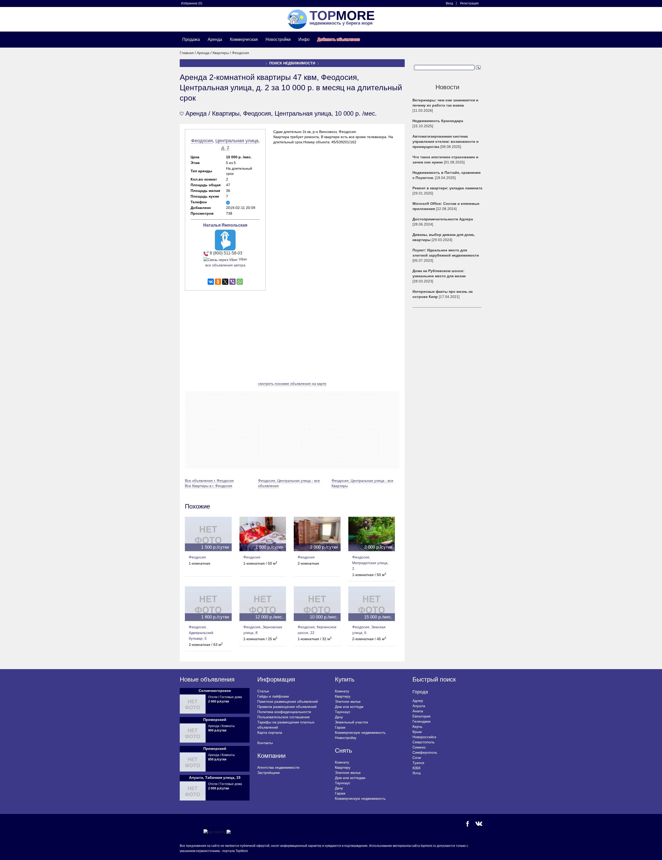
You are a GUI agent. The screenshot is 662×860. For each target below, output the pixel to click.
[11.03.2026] (445, 105)
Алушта (418, 706)
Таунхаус (342, 712)
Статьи (263, 691)
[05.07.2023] (445, 255)
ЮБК (416, 768)
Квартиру (342, 696)
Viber (242, 259)
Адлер (417, 701)
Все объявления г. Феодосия (209, 480)
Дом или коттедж (349, 707)
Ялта (416, 773)
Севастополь (423, 742)
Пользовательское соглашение (283, 717)
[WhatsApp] (240, 282)
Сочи (416, 758)
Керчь (417, 726)
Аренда (215, 39)
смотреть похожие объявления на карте (292, 384)
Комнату (342, 691)
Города (420, 691)
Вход (449, 3)
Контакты (265, 743)
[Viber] (232, 282)
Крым (417, 732)
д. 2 (225, 147)
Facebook (467, 823)
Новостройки (278, 39)
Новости (447, 87)
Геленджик (421, 721)
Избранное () (191, 3)
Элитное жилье (348, 701)
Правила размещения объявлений (287, 707)
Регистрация (469, 3)
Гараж (340, 727)
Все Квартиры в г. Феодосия (208, 486)
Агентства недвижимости (278, 767)
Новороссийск (424, 737)
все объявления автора (225, 265)
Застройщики (268, 773)
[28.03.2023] (439, 276)
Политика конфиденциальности (284, 712)
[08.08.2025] (445, 141)
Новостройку (345, 738)
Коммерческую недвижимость (360, 732)
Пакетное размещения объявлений (287, 701)
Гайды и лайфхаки (273, 696)
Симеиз (418, 747)
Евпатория (421, 716)
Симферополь (424, 752)
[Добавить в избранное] (182, 114)
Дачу (339, 717)
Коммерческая (244, 39)
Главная (187, 53)
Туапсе (418, 763)
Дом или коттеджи (350, 778)
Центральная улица (236, 140)
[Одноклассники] (218, 282)
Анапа (417, 711)
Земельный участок (351, 722)
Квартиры (221, 53)
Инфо (304, 39)
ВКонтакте (478, 823)
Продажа (191, 39)
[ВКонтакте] (211, 282)
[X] (225, 282)
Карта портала (269, 732)
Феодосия (240, 53)
